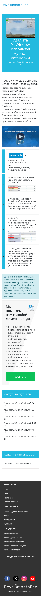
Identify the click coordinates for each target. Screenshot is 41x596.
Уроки (6, 515)
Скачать (14, 155)
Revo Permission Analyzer (15, 545)
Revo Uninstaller (11, 533)
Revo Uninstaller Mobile (14, 541)
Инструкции (9, 520)
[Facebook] (7, 578)
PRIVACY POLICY (28, 591)
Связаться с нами (11, 502)
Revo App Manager (12, 550)
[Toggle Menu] (36, 4)
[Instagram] (24, 578)
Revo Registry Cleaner (13, 537)
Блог (6, 494)
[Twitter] (16, 578)
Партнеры (8, 498)
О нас (6, 489)
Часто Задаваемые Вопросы (16, 511)
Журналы (8, 524)
